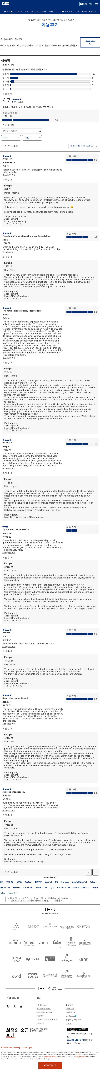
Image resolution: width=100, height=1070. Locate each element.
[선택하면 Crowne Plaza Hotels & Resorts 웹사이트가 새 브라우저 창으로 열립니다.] (16, 959)
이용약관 (40, 1016)
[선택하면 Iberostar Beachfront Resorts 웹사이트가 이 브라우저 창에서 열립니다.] (85, 942)
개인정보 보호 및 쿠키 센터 (47, 1019)
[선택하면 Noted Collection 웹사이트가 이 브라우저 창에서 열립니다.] (29, 942)
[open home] (3, 899)
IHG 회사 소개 (42, 1005)
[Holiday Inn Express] (5, 4)
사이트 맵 (40, 1023)
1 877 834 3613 (37, 1031)
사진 (77, 11)
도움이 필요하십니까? (45, 1012)
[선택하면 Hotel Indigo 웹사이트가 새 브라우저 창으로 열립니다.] (15, 942)
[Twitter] (14, 1006)
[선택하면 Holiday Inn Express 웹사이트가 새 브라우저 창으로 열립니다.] (50, 959)
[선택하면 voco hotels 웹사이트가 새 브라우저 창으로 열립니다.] (43, 942)
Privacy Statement (80, 1056)
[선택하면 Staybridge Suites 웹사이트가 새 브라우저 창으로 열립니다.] (50, 975)
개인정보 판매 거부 (73, 1020)
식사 (44, 11)
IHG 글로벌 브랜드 (44, 1009)
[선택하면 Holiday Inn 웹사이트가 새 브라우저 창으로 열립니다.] (67, 959)
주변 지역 (53, 11)
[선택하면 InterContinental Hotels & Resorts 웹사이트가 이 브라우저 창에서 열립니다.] (50, 926)
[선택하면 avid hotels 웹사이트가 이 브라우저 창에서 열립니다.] (16, 975)
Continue (50, 1065)
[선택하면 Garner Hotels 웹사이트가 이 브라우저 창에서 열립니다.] (83, 959)
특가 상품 (8, 11)
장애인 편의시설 (89, 11)
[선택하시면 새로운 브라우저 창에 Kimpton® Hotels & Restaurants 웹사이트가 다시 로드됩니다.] (83, 926)
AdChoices (70, 1016)
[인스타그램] (21, 1006)
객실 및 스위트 (21, 11)
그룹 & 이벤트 (66, 11)
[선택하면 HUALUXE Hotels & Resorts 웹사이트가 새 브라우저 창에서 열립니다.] (71, 942)
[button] (96, 4)
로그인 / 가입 (87, 4)
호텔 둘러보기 (71, 1012)
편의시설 (35, 11)
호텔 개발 (70, 1009)
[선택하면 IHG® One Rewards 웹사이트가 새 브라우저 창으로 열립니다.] (50, 988)
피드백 (68, 1024)
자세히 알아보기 (75, 1040)
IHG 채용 (69, 1005)
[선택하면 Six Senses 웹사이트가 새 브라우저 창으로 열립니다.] (16, 926)
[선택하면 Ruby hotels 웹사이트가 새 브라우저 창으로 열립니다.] (57, 942)
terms (79, 1054)
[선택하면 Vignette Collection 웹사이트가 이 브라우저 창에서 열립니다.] (67, 926)
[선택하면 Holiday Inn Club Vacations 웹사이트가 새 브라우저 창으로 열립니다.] (67, 975)
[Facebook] (8, 1006)
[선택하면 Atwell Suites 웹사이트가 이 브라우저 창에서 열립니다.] (33, 975)
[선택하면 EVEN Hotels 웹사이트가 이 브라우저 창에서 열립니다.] (33, 959)
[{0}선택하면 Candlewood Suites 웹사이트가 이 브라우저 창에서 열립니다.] (83, 975)
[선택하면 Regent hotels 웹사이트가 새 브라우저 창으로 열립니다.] (33, 926)
